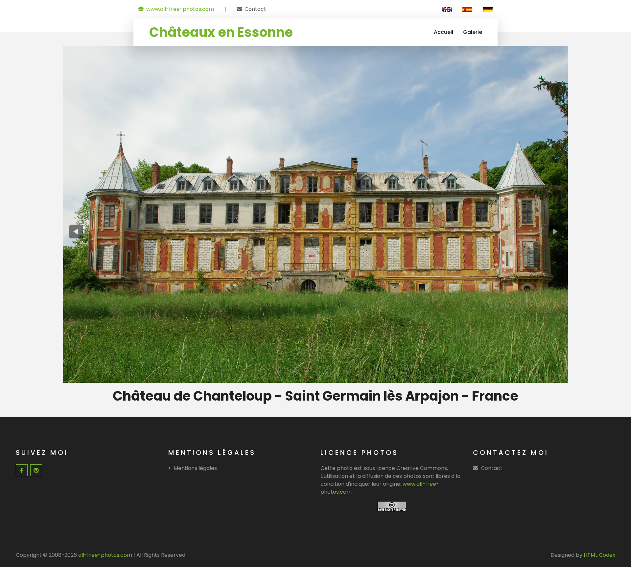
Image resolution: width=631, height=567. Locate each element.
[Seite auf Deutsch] (488, 9)
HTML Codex (599, 555)
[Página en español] (467, 9)
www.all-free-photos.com (180, 9)
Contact (255, 9)
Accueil (443, 32)
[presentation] (76, 231)
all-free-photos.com (104, 555)
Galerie (472, 32)
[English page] (447, 9)
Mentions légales (195, 468)
